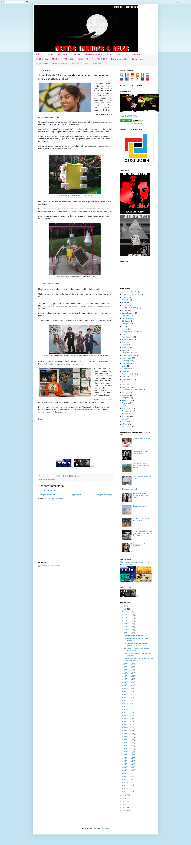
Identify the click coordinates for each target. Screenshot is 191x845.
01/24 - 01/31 (129, 782)
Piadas (85, 63)
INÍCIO (39, 54)
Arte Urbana (126, 305)
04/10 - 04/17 (129, 749)
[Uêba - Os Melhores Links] (144, 573)
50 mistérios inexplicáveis (131, 294)
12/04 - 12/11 (129, 618)
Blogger (106, 828)
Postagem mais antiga (104, 495)
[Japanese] (133, 80)
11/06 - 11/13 (129, 630)
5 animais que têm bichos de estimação (142, 519)
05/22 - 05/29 (129, 731)
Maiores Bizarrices (60, 63)
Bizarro (124, 310)
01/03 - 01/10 (129, 791)
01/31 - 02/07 (129, 779)
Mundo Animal (127, 379)
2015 (125, 795)
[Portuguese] (127, 80)
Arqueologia (126, 300)
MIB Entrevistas (42, 59)
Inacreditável (126, 358)
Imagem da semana (129, 355)
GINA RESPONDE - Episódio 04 (135, 635)
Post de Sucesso (128, 408)
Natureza (125, 385)
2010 (125, 810)
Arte (123, 302)
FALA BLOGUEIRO (99, 59)
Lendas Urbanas (138, 59)
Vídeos (124, 424)
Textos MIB (126, 421)
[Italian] (143, 76)
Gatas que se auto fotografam (139, 545)
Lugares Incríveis (42, 63)
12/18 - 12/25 (129, 612)
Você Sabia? (126, 427)
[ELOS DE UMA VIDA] (135, 256)
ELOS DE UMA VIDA (93, 54)
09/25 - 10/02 (129, 676)
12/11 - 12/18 (129, 615)
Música (124, 382)
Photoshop (126, 403)
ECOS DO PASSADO (132, 54)
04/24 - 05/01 (129, 743)
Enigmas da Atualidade (119, 59)
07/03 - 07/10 (129, 712)
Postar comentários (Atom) (53, 498)
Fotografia (125, 347)
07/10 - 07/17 (129, 709)
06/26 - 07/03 (129, 715)
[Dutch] (148, 76)
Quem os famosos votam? (142, 439)
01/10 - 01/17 (129, 788)
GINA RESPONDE (128, 353)
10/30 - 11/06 (129, 633)
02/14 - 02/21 (129, 773)
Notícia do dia (127, 387)
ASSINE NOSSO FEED (129, 116)
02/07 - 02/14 (129, 776)
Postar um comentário (49, 490)
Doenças (125, 324)
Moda (124, 376)
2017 (125, 606)
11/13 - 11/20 (129, 627)
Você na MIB (83, 59)
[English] (122, 76)
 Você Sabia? (129, 292)
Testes (124, 419)
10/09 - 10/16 (129, 670)
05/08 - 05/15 (129, 737)
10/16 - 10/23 (129, 667)
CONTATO (50, 54)
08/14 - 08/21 (129, 694)
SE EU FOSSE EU (113, 54)
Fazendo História (128, 339)
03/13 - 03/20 (129, 761)
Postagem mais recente (47, 495)
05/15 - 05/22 (129, 734)
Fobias (124, 345)
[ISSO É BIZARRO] (137, 597)
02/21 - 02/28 (129, 770)
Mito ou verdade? (128, 374)
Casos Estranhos (128, 313)
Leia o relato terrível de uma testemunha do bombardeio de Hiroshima (143, 533)
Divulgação (126, 321)
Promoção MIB (127, 411)
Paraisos (125, 392)
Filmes (124, 342)
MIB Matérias (69, 59)
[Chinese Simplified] (148, 80)
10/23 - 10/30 (129, 664)
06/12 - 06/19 (129, 722)
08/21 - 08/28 (129, 691)
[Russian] (122, 80)
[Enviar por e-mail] (68, 476)
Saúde (124, 414)
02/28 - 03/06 (129, 767)
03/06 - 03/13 (129, 764)
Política (124, 406)
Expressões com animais (131, 332)
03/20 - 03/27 (129, 758)
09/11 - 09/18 (129, 682)
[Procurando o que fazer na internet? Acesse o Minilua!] (128, 573)
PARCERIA (62, 54)
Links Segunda (127, 361)
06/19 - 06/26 (129, 719)
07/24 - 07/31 (129, 703)
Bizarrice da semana (129, 308)
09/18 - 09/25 (129, 679)
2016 (125, 609)
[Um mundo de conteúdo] (128, 581)
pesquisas (125, 395)
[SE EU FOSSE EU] (135, 213)
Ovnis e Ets (75, 63)
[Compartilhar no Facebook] (76, 476)
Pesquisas (126, 398)
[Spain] (138, 76)
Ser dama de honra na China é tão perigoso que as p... (136, 644)
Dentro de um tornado (130, 489)
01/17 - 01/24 (129, 785)
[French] (127, 76)
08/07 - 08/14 (129, 697)
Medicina (125, 371)
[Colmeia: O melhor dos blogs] (144, 581)
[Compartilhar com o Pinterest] (78, 476)
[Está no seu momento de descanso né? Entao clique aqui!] (136, 564)
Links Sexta (126, 363)
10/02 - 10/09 (129, 673)
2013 (125, 801)
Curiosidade (51, 479)
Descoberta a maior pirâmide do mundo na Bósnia (141, 466)
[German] (133, 76)
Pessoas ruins (127, 400)
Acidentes (125, 297)
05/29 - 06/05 (129, 728)
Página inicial (76, 495)
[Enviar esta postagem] (64, 476)
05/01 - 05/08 (129, 740)
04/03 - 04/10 (129, 752)
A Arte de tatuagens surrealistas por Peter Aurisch (140, 495)
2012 (125, 804)
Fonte (40, 419)
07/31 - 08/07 (129, 700)
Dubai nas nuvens (139, 506)
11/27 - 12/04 (129, 621)
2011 (125, 807)
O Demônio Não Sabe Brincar (132, 390)
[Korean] (138, 80)
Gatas (124, 350)
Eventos (125, 329)
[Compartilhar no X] (73, 476)
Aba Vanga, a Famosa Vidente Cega (140, 452)
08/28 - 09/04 (129, 688)
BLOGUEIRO (76, 54)
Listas (124, 366)
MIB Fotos (56, 59)
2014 (125, 798)
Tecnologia (126, 416)
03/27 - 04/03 (129, 755)
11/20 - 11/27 (129, 624)
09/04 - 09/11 (129, 685)
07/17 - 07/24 (129, 706)
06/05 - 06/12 (129, 724)
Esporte (125, 326)
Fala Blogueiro (127, 337)
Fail (123, 334)
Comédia (125, 316)
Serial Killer (96, 63)
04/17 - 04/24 (129, 746)
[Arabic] (143, 80)
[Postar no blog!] (71, 476)
